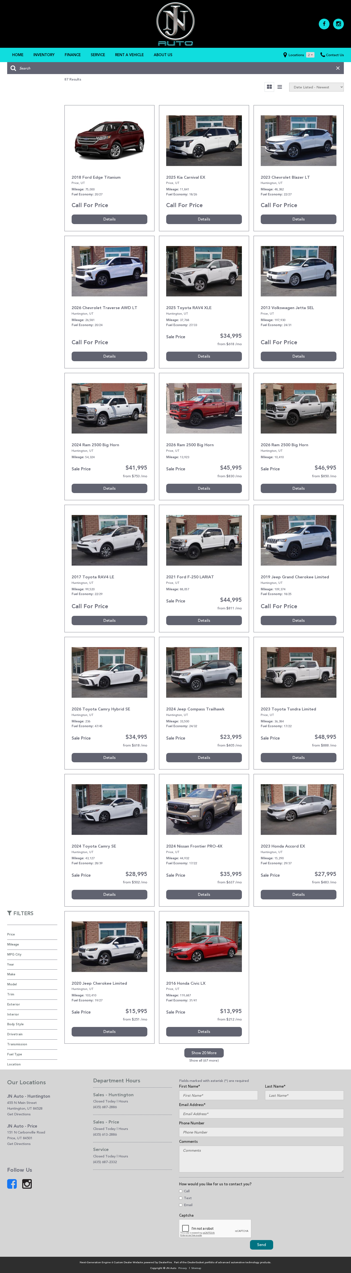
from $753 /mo (135, 476)
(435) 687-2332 (105, 1162)
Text (188, 1198)
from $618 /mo (229, 344)
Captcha (186, 1215)
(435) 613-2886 (105, 1134)
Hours (123, 1101)
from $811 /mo (229, 608)
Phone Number (191, 1123)
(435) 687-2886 (105, 1107)
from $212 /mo (229, 1019)
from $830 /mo (229, 476)
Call (187, 1191)
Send (261, 1244)
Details (109, 219)
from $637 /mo (229, 882)
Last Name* (275, 1086)
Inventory (44, 55)
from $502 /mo (135, 882)
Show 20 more (204, 1052)
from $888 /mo (324, 745)
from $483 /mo (324, 882)
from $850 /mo (324, 476)
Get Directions (19, 1114)
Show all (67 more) (204, 1060)
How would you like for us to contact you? (215, 1184)
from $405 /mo (229, 745)
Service (98, 55)
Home (17, 55)
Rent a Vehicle (129, 55)
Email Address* (192, 1105)
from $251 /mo (135, 1019)
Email (188, 1205)
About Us (163, 55)
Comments (188, 1141)
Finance (73, 55)
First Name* (189, 1086)
